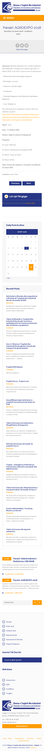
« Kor (8, 278)
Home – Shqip (7, 738)
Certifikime (10, 689)
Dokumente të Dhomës (14, 639)
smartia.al (33, 747)
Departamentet (11, 635)
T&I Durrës (30, 738)
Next (29, 183)
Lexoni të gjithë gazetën (13, 660)
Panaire (9, 622)
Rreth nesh (10, 626)
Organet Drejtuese (12, 644)
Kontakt (39, 738)
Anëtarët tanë (11, 631)
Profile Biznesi (19, 738)
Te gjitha (9, 693)
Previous (15, 183)
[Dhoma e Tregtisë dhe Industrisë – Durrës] (22, 7)
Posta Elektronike (23, 741)
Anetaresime (10, 680)
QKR (8, 684)
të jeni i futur (30, 203)
